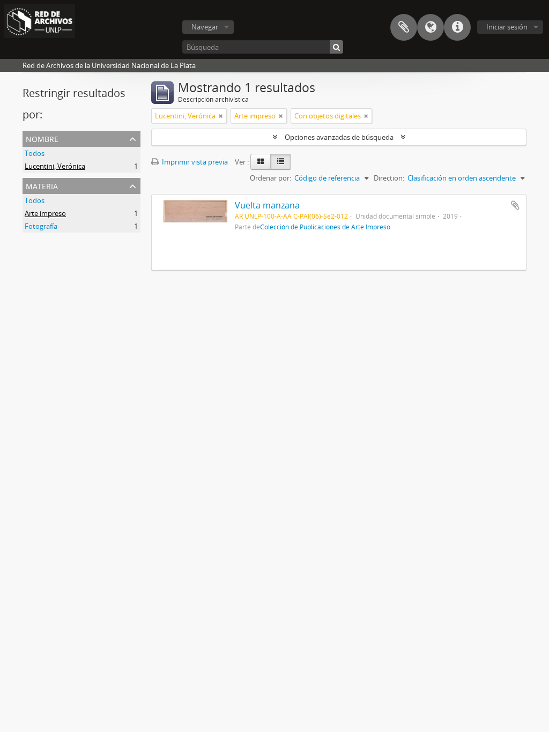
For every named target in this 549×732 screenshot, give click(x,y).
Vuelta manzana (267, 205)
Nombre (42, 138)
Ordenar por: (270, 178)
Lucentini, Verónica (55, 166)
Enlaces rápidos (457, 27)
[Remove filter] (221, 115)
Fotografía (41, 226)
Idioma (430, 27)
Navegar (204, 27)
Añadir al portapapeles (515, 205)
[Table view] (280, 162)
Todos (34, 153)
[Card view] (260, 162)
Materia (42, 185)
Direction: (389, 178)
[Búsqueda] (336, 47)
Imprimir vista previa (194, 162)
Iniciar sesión (507, 27)
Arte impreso (45, 213)
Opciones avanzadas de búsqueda (339, 137)
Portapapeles (403, 27)
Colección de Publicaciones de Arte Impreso (325, 226)
